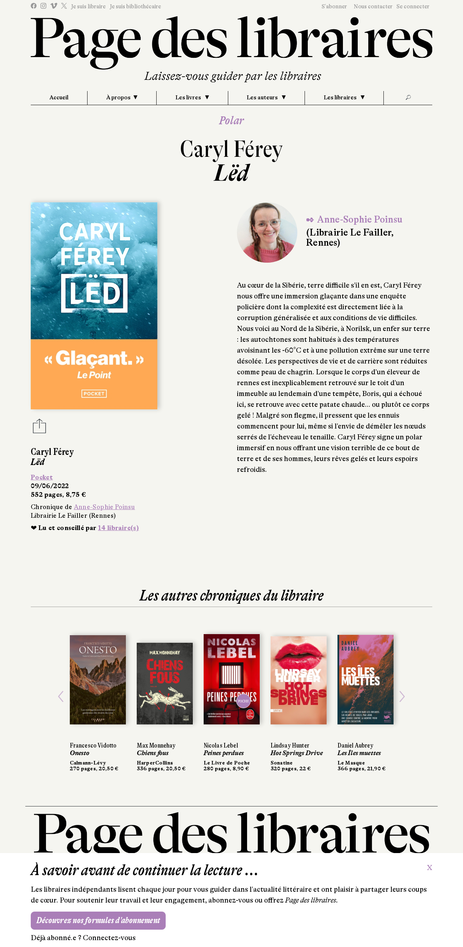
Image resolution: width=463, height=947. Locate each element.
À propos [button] (118, 97)
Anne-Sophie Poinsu (104, 507)
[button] (61, 696)
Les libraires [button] (341, 97)
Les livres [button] (188, 97)
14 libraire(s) (118, 527)
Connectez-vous (109, 938)
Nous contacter (373, 6)
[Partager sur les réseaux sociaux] (39, 428)
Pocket (42, 477)
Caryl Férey (231, 149)
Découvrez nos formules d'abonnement (98, 920)
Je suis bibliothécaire (135, 6)
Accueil (59, 97)
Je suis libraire (88, 6)
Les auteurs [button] (263, 97)
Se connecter (412, 6)
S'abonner (334, 6)
